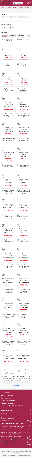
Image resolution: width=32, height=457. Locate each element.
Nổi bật (5, 35)
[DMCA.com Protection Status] (15, 442)
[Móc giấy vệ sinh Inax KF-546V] (8, 44)
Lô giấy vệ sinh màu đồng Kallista (23, 330)
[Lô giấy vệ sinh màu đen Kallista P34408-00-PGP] (23, 346)
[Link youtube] (13, 406)
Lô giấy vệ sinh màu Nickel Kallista (23, 206)
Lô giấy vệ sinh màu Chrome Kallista (8, 206)
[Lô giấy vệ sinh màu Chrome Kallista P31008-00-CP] (8, 195)
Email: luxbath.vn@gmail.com (8, 400)
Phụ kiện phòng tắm (20, 11)
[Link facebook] (10, 406)
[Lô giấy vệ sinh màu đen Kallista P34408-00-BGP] (8, 346)
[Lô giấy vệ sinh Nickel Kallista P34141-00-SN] (8, 270)
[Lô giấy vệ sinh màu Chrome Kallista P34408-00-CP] (8, 220)
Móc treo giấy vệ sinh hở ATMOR (8, 154)
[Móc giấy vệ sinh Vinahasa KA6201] (23, 144)
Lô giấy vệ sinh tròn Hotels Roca (24, 305)
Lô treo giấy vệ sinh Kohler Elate (8, 129)
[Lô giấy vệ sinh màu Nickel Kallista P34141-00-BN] (23, 270)
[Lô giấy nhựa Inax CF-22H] (23, 69)
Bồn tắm (9, 7)
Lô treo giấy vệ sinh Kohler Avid (24, 129)
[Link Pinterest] (22, 406)
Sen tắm (21, 7)
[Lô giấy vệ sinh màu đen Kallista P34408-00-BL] (23, 245)
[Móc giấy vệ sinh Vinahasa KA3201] (8, 171)
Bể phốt (27, 7)
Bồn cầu (3, 7)
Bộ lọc (5, 27)
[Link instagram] (19, 406)
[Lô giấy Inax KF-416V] (23, 44)
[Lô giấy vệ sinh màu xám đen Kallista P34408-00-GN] (23, 94)
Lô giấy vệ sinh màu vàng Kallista (8, 255)
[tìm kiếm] (14, 3)
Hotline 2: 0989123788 (7, 398)
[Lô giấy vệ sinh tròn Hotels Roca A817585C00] (23, 295)
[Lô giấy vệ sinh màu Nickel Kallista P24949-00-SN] (23, 195)
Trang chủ (3, 11)
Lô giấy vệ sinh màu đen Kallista (23, 255)
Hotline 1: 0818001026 (7, 395)
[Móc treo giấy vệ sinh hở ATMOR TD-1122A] (8, 144)
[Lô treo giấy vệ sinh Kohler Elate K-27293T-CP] (8, 119)
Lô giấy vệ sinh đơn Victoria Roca (8, 305)
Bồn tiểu (15, 7)
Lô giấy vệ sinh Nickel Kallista (8, 280)
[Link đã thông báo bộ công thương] (6, 442)
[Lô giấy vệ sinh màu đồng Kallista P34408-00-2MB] (23, 320)
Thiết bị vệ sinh (10, 11)
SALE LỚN (22, 35)
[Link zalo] (16, 406)
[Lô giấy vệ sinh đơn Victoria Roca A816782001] (8, 295)
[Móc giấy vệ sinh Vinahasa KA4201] (23, 171)
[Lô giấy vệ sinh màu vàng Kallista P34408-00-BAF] (8, 245)
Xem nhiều (13, 35)
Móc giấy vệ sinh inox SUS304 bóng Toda (8, 330)
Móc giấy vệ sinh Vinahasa (23, 154)
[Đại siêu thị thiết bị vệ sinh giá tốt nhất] (6, 3)
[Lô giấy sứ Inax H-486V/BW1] (8, 69)
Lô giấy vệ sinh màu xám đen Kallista (8, 104)
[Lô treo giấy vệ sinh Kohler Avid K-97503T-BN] (23, 119)
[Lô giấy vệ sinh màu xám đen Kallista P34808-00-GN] (8, 94)
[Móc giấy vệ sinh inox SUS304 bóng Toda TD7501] (8, 320)
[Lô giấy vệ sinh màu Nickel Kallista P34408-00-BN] (23, 220)
